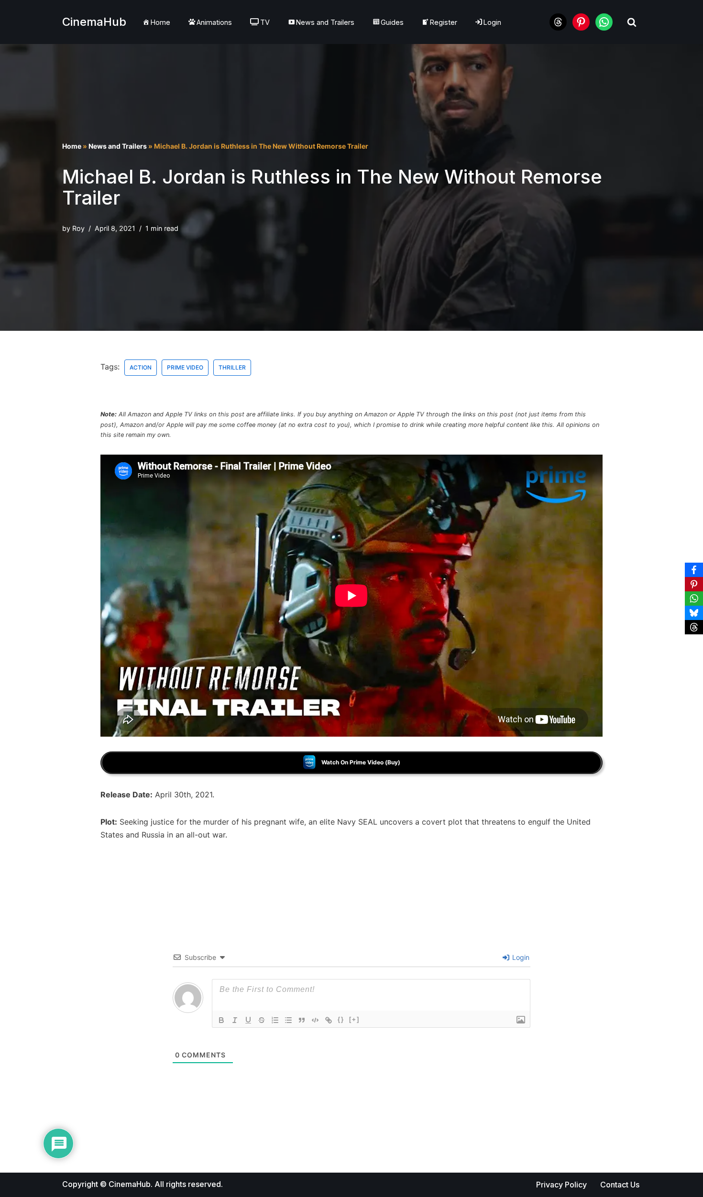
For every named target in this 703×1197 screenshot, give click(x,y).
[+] (354, 1019)
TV (265, 22)
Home (160, 22)
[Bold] (221, 1020)
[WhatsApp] (694, 598)
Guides (392, 22)
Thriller (232, 367)
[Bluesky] (694, 613)
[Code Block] (315, 1020)
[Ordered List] (275, 1020)
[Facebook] (694, 570)
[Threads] (694, 627)
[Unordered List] (288, 1020)
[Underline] (248, 1020)
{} (341, 1019)
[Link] (328, 1020)
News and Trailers (325, 22)
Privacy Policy (561, 1184)
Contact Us (619, 1184)
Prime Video (185, 367)
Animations (214, 22)
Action (141, 367)
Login (492, 22)
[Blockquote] (301, 1020)
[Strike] (261, 1020)
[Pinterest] (694, 584)
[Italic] (235, 1020)
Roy (78, 228)
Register (443, 22)
